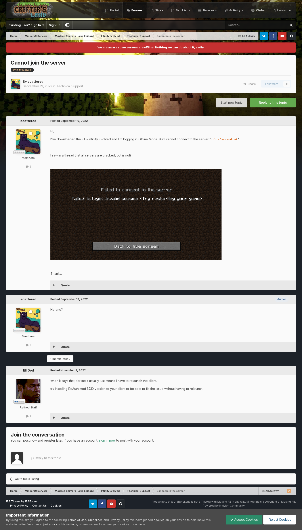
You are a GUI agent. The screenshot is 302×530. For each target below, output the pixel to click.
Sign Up (54, 25)
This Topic (274, 25)
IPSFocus (31, 501)
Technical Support (69, 86)
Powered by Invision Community (224, 505)
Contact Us (39, 505)
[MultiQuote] (53, 285)
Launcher (284, 10)
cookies (159, 520)
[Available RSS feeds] (289, 491)
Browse (208, 10)
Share (251, 84)
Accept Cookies (245, 519)
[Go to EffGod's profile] (28, 391)
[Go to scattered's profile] (15, 84)
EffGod (28, 370)
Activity (235, 10)
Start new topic (232, 102)
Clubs (260, 10)
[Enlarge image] (136, 214)
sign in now (107, 440)
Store (159, 10)
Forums (137, 10)
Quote (65, 285)
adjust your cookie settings (58, 524)
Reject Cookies (279, 519)
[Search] (291, 25)
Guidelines (95, 520)
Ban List (181, 10)
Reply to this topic (273, 102)
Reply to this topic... (48, 458)
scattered (35, 81)
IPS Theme (13, 501)
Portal (114, 10)
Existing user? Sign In (25, 25)
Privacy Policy (19, 505)
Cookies (56, 505)
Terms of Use (77, 520)
